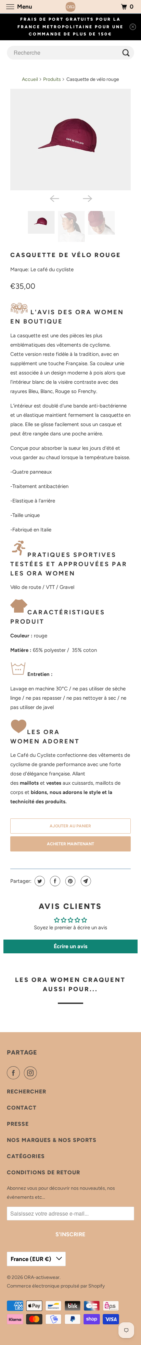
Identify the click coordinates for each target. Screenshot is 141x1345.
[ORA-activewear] (70, 6)
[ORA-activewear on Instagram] (32, 1072)
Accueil (30, 79)
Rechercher (26, 1091)
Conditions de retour (43, 1172)
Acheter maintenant (70, 843)
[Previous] (54, 197)
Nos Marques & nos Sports (52, 1140)
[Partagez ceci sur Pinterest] (70, 881)
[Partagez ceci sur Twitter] (39, 881)
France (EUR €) (32, 1259)
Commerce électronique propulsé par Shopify (56, 1286)
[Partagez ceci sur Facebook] (54, 881)
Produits (52, 79)
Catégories (26, 1156)
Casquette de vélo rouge (65, 255)
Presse (18, 1124)
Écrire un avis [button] (70, 946)
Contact (22, 1107)
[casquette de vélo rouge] (70, 140)
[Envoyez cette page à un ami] (85, 881)
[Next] (86, 197)
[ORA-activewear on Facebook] (15, 1072)
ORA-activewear (42, 1277)
